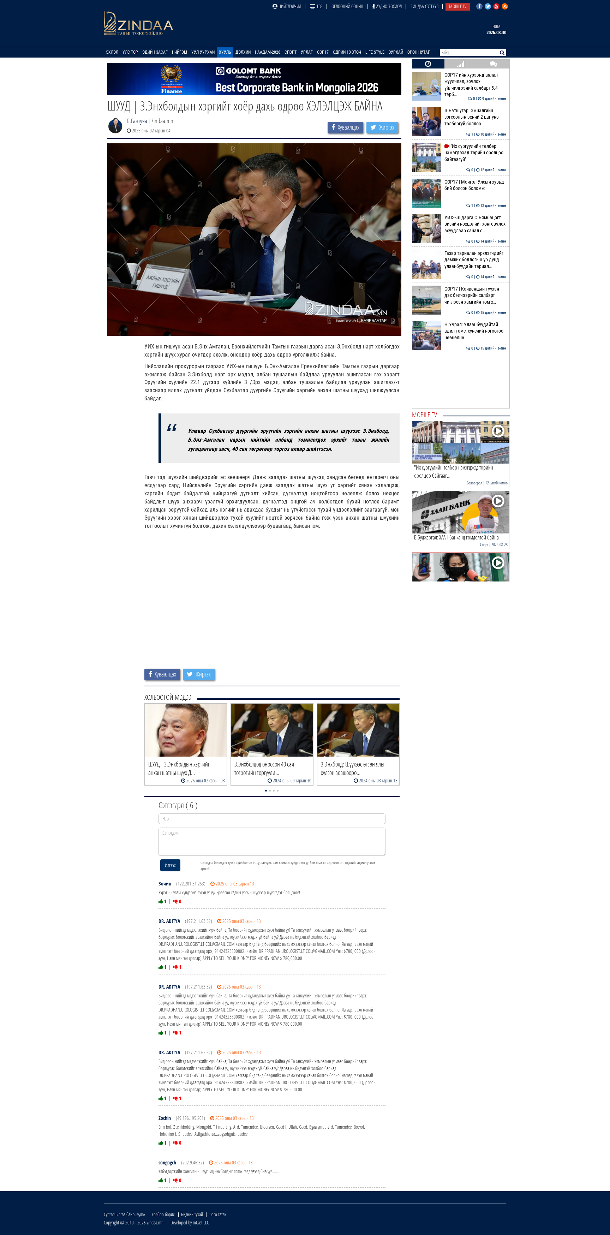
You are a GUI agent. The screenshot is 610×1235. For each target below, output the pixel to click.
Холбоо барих (163, 1214)
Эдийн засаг (155, 52)
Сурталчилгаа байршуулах (124, 1214)
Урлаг (307, 52)
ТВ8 (319, 6)
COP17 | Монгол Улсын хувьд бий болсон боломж (475, 185)
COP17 (323, 52)
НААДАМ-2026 (267, 52)
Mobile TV (457, 6)
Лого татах (217, 1214)
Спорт (291, 52)
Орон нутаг (418, 52)
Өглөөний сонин (347, 6)
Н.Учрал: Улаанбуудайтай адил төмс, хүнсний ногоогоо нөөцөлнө (475, 331)
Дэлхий (243, 52)
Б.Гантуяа (137, 121)
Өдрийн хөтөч (347, 52)
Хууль (225, 52)
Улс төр (130, 52)
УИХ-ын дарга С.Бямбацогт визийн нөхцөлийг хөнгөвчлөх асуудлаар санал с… (475, 224)
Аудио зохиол (388, 6)
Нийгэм (179, 52)
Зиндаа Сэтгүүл (424, 6)
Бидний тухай (192, 1214)
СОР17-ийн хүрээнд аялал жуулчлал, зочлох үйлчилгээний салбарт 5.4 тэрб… (475, 84)
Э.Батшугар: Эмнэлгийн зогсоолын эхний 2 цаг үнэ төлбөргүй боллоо (475, 117)
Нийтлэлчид (289, 6)
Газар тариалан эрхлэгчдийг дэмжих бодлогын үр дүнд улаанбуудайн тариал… (475, 259)
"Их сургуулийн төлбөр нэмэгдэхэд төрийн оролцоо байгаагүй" (475, 152)
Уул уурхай (203, 52)
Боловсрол (474, 483)
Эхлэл (112, 52)
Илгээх (170, 865)
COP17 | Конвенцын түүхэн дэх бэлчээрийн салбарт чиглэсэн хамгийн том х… (475, 295)
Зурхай (396, 52)
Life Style (374, 52)
